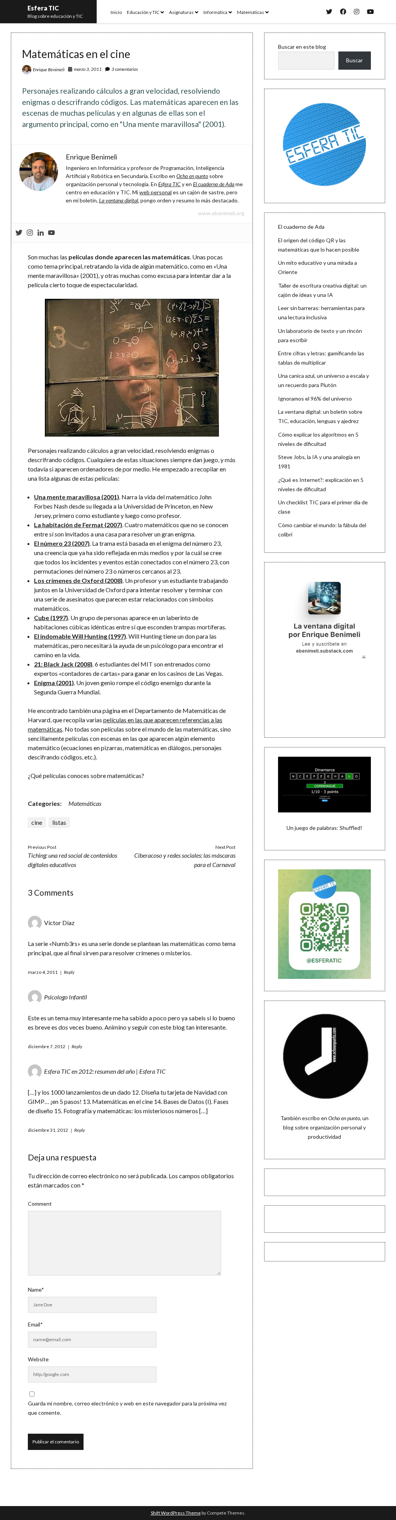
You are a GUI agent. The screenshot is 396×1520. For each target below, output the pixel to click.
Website (38, 1359)
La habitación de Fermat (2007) (78, 524)
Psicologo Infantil (65, 997)
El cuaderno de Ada (301, 226)
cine (36, 822)
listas (59, 822)
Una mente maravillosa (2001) (76, 496)
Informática (215, 12)
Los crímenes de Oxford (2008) (78, 580)
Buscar (354, 60)
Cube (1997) (51, 617)
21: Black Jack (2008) (63, 664)
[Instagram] (29, 233)
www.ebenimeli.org (221, 213)
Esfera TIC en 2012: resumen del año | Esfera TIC (105, 1071)
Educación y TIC (143, 12)
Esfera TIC (43, 8)
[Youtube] (51, 233)
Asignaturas (181, 12)
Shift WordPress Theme (176, 1513)
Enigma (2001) (54, 682)
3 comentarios (124, 69)
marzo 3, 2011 (88, 69)
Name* (36, 1289)
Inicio (116, 12)
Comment (40, 1203)
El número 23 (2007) (62, 543)
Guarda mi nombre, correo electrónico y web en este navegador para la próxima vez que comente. (127, 1408)
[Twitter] (18, 233)
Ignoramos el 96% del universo (315, 398)
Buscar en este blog (302, 46)
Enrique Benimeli (49, 69)
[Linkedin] (40, 233)
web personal (155, 192)
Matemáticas (250, 12)
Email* (35, 1324)
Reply (69, 972)
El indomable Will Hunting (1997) (80, 636)
